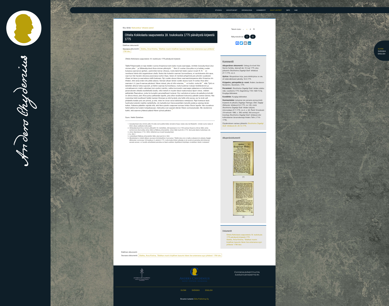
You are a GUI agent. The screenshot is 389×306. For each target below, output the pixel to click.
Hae (296, 10)
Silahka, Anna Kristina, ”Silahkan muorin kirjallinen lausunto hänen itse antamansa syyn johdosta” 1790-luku (169, 49)
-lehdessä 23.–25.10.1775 (242, 124)
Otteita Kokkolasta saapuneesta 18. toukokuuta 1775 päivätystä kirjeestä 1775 (244, 235)
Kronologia (247, 10)
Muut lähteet (276, 10)
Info (288, 10)
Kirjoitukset (231, 10)
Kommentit (261, 10)
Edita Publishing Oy (201, 298)
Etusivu (218, 10)
